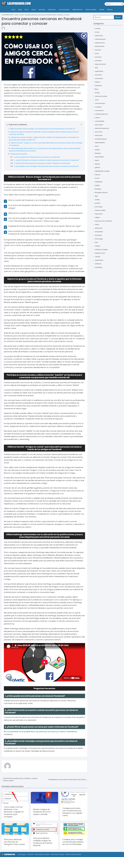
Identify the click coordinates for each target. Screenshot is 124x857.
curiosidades (99, 121)
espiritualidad (100, 143)
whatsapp (98, 267)
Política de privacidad (73, 854)
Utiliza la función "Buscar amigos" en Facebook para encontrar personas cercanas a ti (42, 129)
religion (97, 217)
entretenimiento (101, 139)
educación (99, 135)
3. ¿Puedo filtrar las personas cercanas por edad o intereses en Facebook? (42, 163)
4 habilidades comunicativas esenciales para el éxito (67, 779)
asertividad (99, 71)
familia (101, 9)
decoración (99, 125)
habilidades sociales (102, 171)
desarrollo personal (102, 128)
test (96, 242)
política (97, 203)
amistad (42, 9)
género (97, 167)
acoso (97, 32)
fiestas (97, 164)
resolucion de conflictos (103, 221)
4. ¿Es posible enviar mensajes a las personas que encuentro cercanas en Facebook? (46, 166)
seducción (98, 228)
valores (97, 257)
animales (98, 61)
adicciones (99, 36)
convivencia (99, 110)
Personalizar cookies (42, 854)
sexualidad (99, 232)
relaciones (52, 9)
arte (96, 68)
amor (27, 9)
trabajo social (100, 253)
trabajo (97, 246)
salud (33, 9)
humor (97, 178)
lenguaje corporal (101, 192)
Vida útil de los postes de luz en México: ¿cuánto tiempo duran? (20, 779)
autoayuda (99, 78)
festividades (99, 157)
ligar (96, 196)
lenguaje (98, 189)
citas (96, 100)
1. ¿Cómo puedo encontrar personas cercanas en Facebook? (36, 157)
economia (98, 132)
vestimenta (99, 260)
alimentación (77, 9)
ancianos (98, 57)
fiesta (97, 160)
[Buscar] (122, 3)
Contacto (30, 854)
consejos (98, 107)
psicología (98, 207)
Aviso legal (21, 854)
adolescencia (100, 43)
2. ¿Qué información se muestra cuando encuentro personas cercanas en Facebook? (46, 160)
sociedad (98, 235)
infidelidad (98, 182)
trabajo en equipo (101, 249)
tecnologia (99, 239)
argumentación (100, 64)
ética (97, 146)
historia (97, 175)
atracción (98, 75)
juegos (97, 185)
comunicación (64, 9)
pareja (97, 200)
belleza (109, 9)
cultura (97, 118)
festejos (98, 153)
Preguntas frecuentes (19, 154)
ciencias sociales (101, 96)
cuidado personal (101, 114)
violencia (98, 264)
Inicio (13, 9)
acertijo (97, 28)
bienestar (98, 85)
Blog (20, 9)
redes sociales (90, 9)
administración (100, 39)
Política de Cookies (57, 854)
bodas (97, 93)
